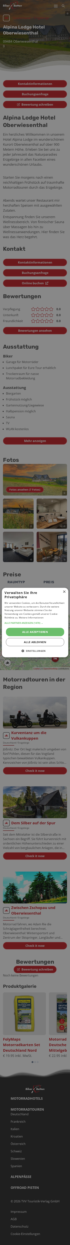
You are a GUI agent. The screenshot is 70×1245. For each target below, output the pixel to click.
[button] (34, 623)
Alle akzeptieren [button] (35, 631)
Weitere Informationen (31, 617)
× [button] (64, 591)
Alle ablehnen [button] (35, 642)
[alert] (35, 622)
